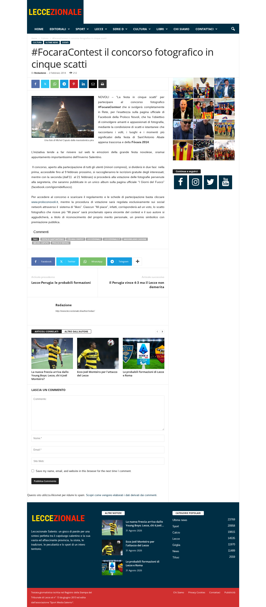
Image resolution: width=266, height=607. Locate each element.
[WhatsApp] (54, 84)
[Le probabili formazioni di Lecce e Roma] (143, 353)
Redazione (40, 72)
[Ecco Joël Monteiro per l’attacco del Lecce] (98, 353)
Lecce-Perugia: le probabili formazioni (61, 282)
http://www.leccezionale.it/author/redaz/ (75, 311)
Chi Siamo (181, 29)
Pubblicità (229, 592)
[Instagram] (195, 182)
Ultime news (52, 42)
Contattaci (205, 29)
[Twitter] (45, 84)
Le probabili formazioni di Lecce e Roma (143, 373)
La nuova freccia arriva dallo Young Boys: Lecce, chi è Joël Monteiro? (50, 375)
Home (38, 29)
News (175, 551)
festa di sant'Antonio (53, 239)
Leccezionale (94, 239)
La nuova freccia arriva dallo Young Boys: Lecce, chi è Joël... (145, 523)
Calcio (176, 532)
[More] (137, 261)
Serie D (118, 29)
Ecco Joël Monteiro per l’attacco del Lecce (97, 373)
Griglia (176, 545)
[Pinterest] (74, 84)
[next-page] (162, 331)
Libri (160, 29)
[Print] (102, 84)
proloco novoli (60, 243)
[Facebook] (35, 84)
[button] (233, 29)
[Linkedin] (83, 84)
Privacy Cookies (196, 592)
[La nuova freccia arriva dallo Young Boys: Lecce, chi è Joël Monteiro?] (52, 353)
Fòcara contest (76, 239)
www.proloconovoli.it (44, 202)
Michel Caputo (41, 243)
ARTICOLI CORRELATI (46, 331)
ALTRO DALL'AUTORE (76, 331)
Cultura (140, 29)
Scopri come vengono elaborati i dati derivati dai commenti (121, 495)
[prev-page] (157, 331)
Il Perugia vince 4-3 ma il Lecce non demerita (136, 284)
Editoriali (58, 29)
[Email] (93, 84)
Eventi (65, 42)
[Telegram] (64, 84)
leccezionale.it (112, 239)
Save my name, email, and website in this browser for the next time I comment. (84, 471)
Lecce (99, 29)
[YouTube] (225, 182)
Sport (80, 29)
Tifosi (175, 557)
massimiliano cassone (135, 239)
